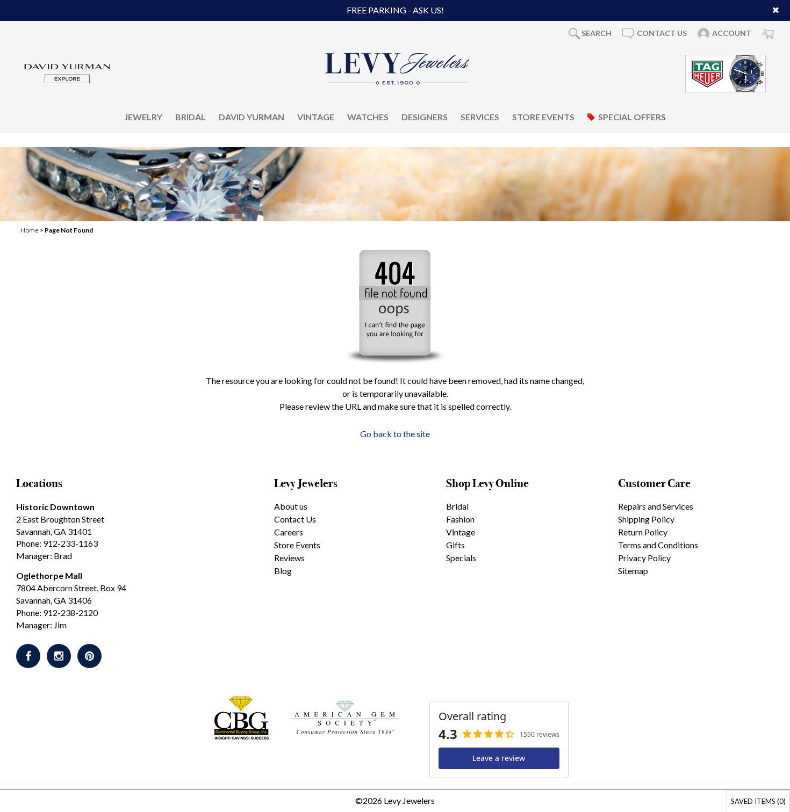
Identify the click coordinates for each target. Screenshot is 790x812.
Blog (283, 571)
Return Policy (642, 532)
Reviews (289, 558)
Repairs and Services (655, 506)
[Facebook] (28, 656)
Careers (288, 532)
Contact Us (295, 519)
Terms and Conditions (658, 545)
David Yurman (251, 116)
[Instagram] (59, 656)
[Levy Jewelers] (397, 69)
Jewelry (143, 116)
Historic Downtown (55, 507)
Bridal (190, 116)
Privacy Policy (644, 558)
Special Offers (632, 116)
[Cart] (768, 33)
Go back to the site (395, 434)
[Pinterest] (89, 656)
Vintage (315, 116)
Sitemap (633, 571)
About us (290, 506)
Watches (368, 116)
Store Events (543, 116)
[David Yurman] (67, 72)
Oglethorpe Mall (49, 575)
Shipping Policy (646, 519)
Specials (461, 558)
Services (480, 116)
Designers (424, 116)
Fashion (460, 519)
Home (29, 230)
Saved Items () (758, 801)
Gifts (455, 545)
